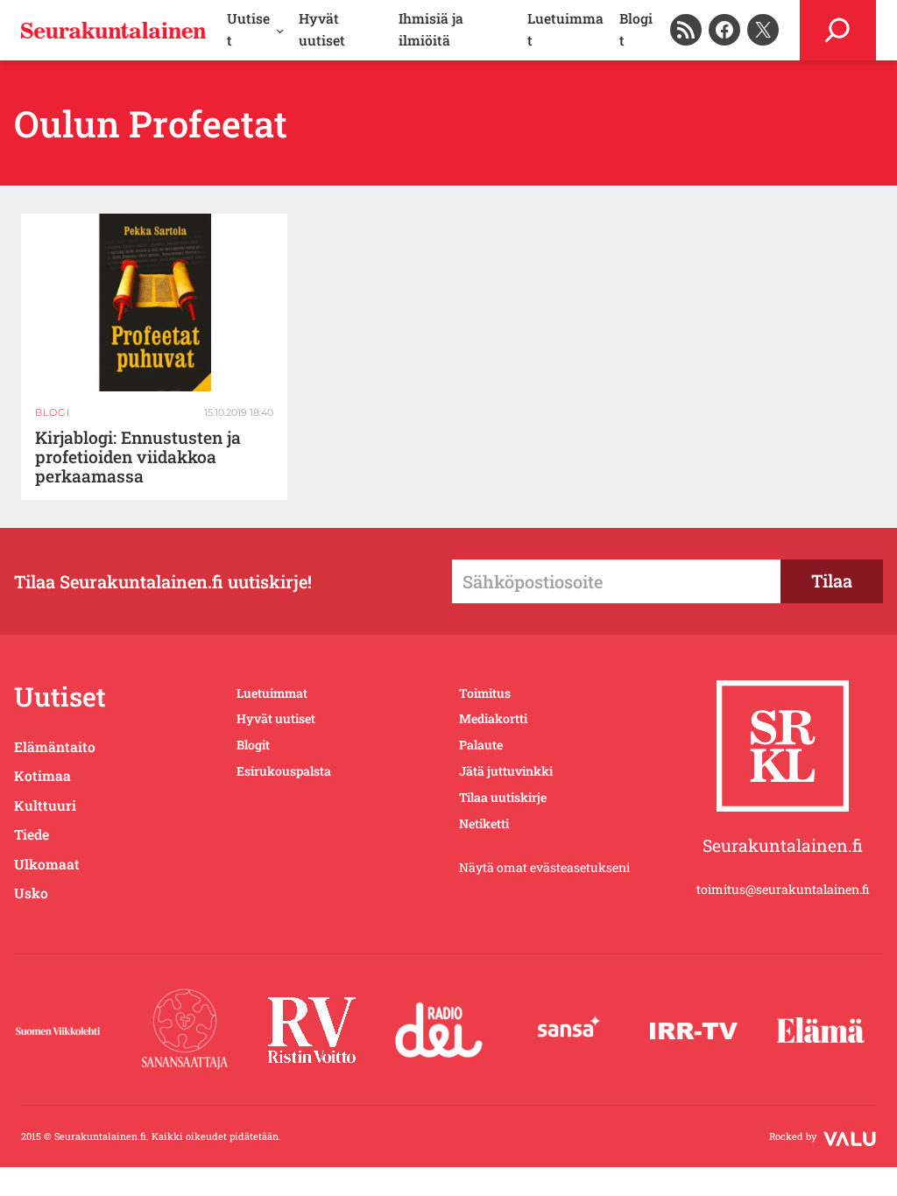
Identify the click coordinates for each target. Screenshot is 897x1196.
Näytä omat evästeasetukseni (544, 867)
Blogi (52, 412)
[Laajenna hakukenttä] (838, 30)
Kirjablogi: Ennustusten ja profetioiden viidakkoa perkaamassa (138, 457)
